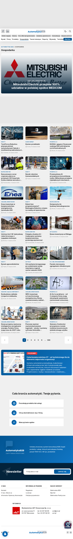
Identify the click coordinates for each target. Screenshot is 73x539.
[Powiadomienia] (5, 534)
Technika (60, 39)
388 (48, 340)
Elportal (52, 493)
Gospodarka (24, 39)
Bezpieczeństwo (67, 36)
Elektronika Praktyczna (57, 495)
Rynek (3, 39)
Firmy (9, 39)
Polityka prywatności (32, 495)
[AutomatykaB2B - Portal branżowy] (38, 532)
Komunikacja (56, 36)
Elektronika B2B (55, 490)
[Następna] (68, 340)
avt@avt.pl (56, 511)
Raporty (45, 39)
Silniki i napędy (6, 36)
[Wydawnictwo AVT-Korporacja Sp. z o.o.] (16, 511)
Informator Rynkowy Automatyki (11, 495)
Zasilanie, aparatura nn (43, 36)
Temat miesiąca (35, 39)
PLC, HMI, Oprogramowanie (26, 36)
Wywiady (52, 39)
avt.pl (54, 513)
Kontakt (3, 490)
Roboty (14, 36)
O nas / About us (6, 493)
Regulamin (29, 490)
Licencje (28, 493)
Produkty (15, 39)
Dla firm (67, 39)
